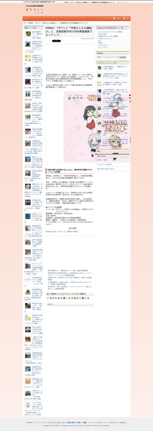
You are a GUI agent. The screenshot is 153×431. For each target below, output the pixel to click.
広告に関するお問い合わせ (105, 169)
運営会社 (123, 422)
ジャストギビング (104, 32)
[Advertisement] (86, 10)
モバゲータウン (103, 45)
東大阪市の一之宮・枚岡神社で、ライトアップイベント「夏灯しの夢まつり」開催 (33, 83)
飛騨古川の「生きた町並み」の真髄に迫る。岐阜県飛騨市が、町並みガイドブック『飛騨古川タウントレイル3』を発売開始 (33, 190)
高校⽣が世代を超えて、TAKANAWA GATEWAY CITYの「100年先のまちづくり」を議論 (33, 175)
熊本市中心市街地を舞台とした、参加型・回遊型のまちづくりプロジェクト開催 (33, 319)
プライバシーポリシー (40, 422)
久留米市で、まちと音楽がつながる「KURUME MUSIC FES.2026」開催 (33, 395)
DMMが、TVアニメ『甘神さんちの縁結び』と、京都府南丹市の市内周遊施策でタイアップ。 (68, 31)
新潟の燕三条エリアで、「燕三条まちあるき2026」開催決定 (33, 307)
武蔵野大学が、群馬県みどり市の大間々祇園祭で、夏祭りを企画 (33, 60)
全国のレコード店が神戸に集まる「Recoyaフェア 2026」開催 (33, 218)
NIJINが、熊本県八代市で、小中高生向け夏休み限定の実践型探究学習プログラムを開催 (33, 107)
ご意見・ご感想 (102, 160)
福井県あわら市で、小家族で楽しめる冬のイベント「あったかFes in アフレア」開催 (33, 383)
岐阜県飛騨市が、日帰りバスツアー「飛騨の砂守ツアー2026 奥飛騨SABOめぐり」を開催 (115, 124)
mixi (99, 41)
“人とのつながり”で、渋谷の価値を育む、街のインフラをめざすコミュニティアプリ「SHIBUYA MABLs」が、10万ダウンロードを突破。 (33, 409)
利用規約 (29, 422)
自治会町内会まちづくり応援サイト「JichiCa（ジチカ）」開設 (33, 282)
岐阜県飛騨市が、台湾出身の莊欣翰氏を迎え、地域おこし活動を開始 (33, 95)
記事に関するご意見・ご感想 (76, 422)
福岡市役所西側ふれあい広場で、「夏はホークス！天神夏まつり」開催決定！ (33, 133)
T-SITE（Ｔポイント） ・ (105, 40)
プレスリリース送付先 (104, 164)
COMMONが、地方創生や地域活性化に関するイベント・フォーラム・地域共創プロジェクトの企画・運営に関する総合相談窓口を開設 (33, 147)
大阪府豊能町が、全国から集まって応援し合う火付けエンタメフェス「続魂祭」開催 (33, 72)
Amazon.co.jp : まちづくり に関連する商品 (62, 231)
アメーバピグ (102, 47)
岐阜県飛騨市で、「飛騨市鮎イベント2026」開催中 (65, 270)
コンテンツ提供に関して (111, 422)
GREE (100, 43)
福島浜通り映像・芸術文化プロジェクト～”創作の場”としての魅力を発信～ (33, 371)
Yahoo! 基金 (102, 34)
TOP (24, 23)
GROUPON (102, 36)
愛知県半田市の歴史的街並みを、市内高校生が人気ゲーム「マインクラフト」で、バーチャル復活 (115, 76)
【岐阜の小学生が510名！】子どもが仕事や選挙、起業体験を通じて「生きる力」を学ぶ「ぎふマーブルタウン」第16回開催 (33, 343)
